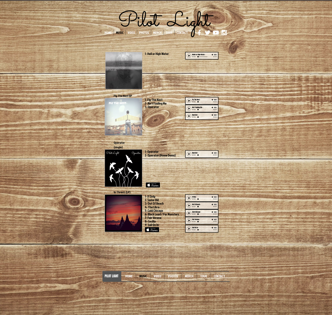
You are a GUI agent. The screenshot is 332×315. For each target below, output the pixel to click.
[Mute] (212, 54)
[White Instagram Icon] (224, 32)
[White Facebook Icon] (199, 32)
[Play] (189, 55)
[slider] (215, 54)
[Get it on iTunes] (153, 185)
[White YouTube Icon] (216, 32)
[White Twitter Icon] (207, 32)
